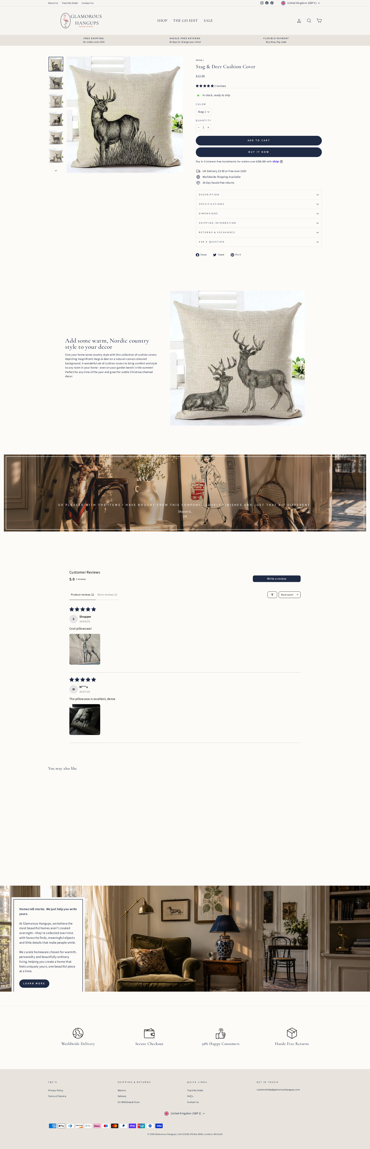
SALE (208, 20)
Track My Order (70, 3)
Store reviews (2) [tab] (107, 595)
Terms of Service (57, 1096)
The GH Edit (185, 20)
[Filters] (272, 594)
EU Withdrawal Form (129, 1102)
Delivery (122, 1096)
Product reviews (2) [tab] (82, 595)
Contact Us (87, 3)
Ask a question (212, 242)
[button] (205, 86)
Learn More (34, 983)
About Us (53, 3)
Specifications (211, 204)
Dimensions (208, 213)
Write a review (277, 579)
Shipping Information (217, 223)
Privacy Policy (55, 1090)
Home (199, 60)
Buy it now (258, 152)
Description (209, 194)
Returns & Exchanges (217, 232)
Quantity (203, 120)
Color (201, 104)
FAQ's (190, 1096)
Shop (162, 20)
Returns (122, 1090)
